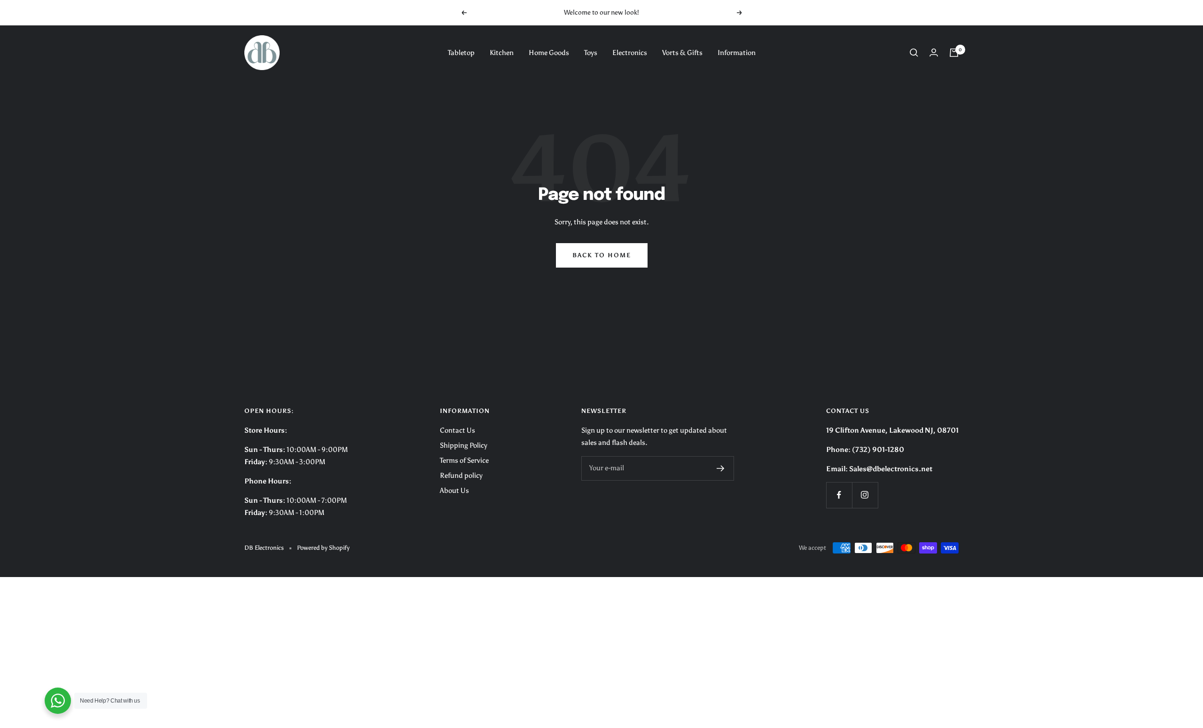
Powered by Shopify (323, 547)
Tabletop (461, 52)
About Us (454, 490)
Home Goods (549, 52)
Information (737, 52)
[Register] (721, 468)
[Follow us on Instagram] (865, 495)
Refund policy (461, 475)
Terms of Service (464, 460)
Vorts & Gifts (682, 52)
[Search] (914, 52)
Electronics (629, 52)
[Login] (934, 52)
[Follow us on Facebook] (839, 495)
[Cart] (954, 52)
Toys (590, 52)
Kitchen (502, 52)
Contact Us (457, 430)
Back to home (601, 255)
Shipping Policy (463, 445)
